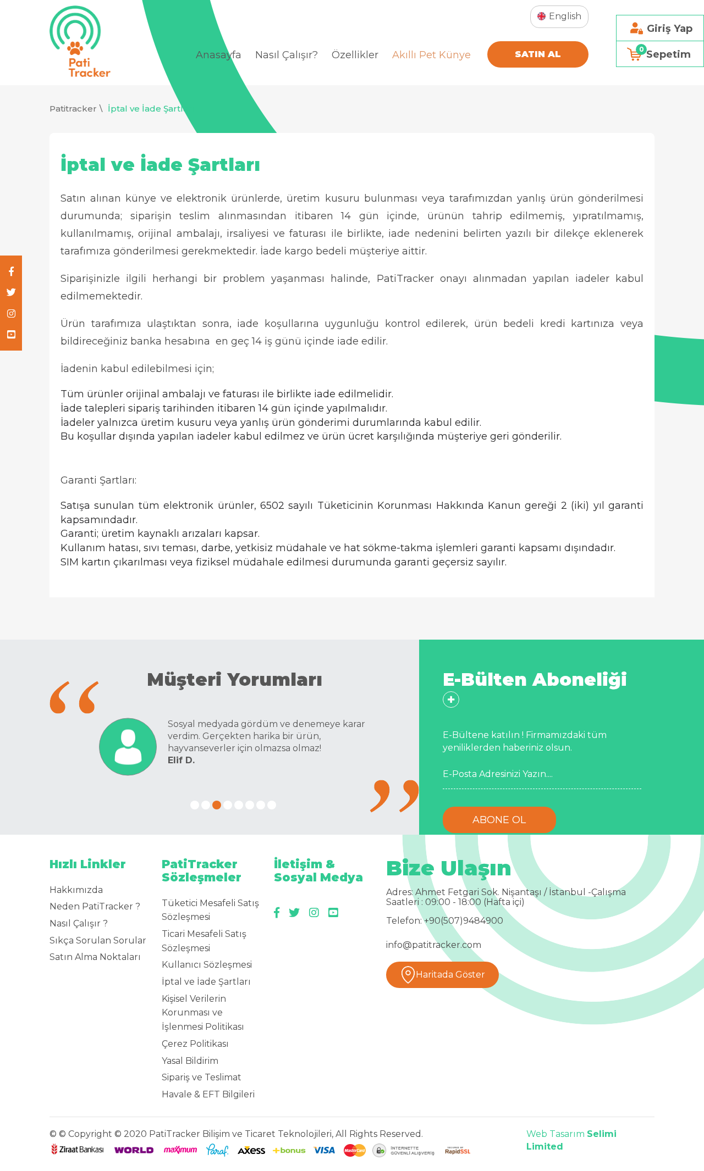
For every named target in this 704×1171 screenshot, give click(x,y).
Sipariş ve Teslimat (201, 1077)
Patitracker (73, 108)
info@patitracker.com (433, 945)
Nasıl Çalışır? (286, 55)
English (565, 16)
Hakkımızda (76, 890)
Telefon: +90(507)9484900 (444, 921)
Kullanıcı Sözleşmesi (207, 964)
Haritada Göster (450, 974)
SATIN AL (538, 54)
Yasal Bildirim (190, 1061)
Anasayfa (218, 55)
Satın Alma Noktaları (95, 957)
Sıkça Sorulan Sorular (98, 940)
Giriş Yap (669, 29)
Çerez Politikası (195, 1044)
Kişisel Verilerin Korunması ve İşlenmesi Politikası (203, 1013)
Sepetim (665, 52)
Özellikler (355, 55)
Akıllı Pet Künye (431, 55)
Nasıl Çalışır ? (79, 923)
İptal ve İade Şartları (151, 108)
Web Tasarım (555, 1134)
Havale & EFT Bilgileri (208, 1094)
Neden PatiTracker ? (95, 906)
